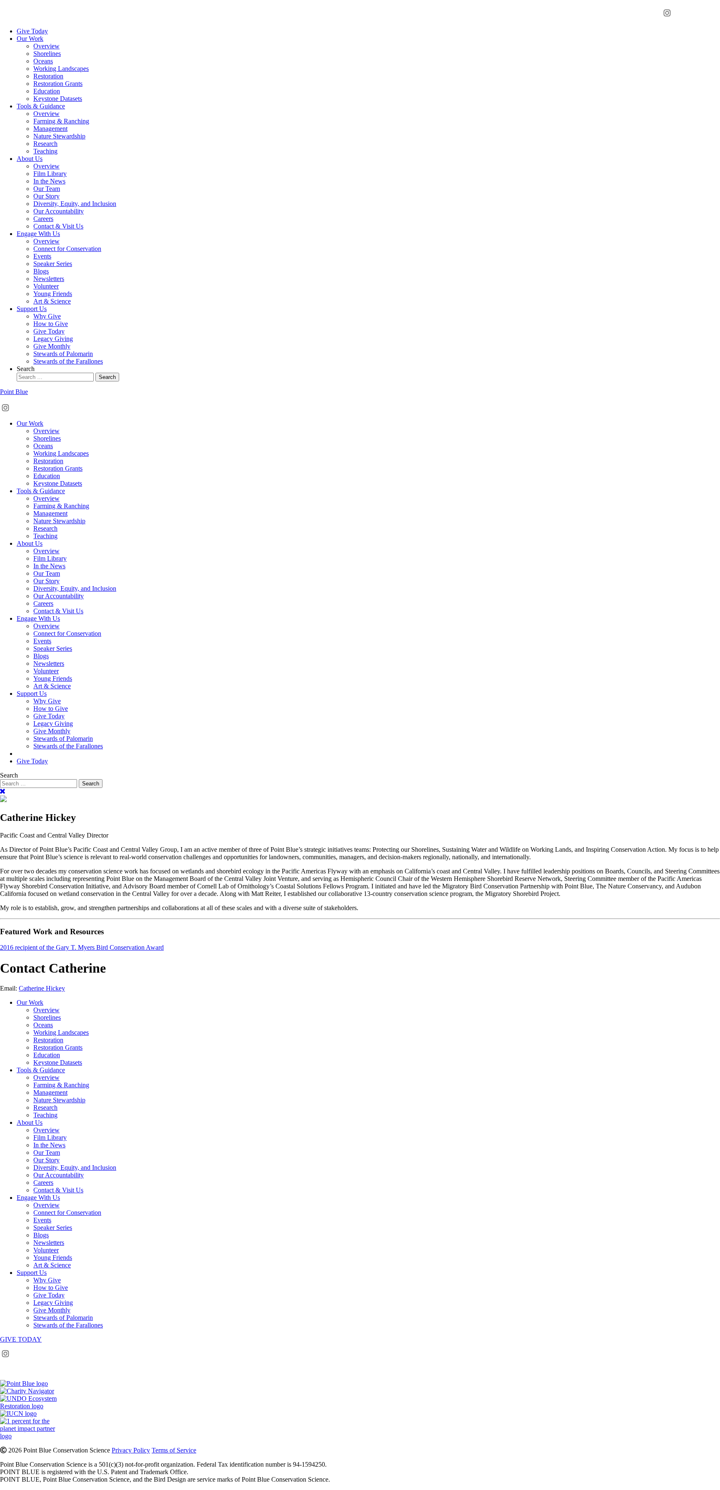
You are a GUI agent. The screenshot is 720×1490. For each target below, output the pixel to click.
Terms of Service (174, 1450)
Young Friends (52, 293)
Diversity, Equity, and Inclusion (74, 203)
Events (42, 256)
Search (26, 368)
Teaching (45, 151)
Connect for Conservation (67, 248)
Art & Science (52, 301)
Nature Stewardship (59, 136)
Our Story (46, 196)
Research (45, 143)
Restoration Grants (57, 83)
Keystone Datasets (57, 98)
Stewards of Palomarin (63, 353)
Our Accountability (58, 211)
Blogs (41, 271)
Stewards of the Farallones (68, 361)
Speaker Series (52, 263)
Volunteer (46, 286)
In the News (49, 181)
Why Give (47, 316)
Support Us (32, 308)
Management (50, 128)
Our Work (30, 38)
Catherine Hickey (42, 988)
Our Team (46, 188)
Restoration (48, 76)
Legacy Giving (53, 338)
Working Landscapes (61, 68)
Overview (46, 46)
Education (46, 91)
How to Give (50, 323)
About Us (29, 158)
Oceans (43, 61)
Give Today (32, 31)
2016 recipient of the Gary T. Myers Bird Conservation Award (82, 947)
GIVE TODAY (21, 1339)
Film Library (50, 173)
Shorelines (47, 53)
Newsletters (48, 278)
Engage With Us (38, 233)
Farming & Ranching (61, 121)
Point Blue (14, 391)
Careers (43, 218)
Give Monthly (51, 346)
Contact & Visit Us (58, 226)
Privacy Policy (131, 1450)
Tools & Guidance (41, 106)
